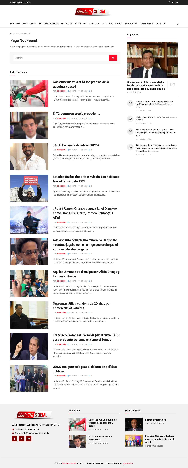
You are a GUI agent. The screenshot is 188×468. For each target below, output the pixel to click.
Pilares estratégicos (155, 419)
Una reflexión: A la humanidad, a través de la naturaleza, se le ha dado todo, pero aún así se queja (146, 85)
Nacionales (29, 24)
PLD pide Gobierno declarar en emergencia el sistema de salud (160, 439)
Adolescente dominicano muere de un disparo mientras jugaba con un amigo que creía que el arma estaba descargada (85, 244)
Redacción (61, 91)
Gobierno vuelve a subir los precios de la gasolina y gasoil (102, 422)
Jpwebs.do (128, 463)
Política (107, 24)
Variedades (147, 24)
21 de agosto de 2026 (78, 91)
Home (12, 34)
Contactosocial (69, 463)
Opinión (160, 24)
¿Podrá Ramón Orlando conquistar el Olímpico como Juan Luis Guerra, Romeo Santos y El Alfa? (85, 213)
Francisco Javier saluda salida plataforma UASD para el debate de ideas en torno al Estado (154, 104)
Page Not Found (23, 34)
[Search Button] (113, 58)
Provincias (131, 24)
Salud (118, 24)
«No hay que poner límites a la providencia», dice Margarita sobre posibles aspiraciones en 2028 (156, 132)
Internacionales (48, 24)
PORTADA (15, 24)
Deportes (66, 24)
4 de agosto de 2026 (155, 424)
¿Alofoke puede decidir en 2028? (76, 145)
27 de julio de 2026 (154, 446)
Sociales (94, 24)
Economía (80, 24)
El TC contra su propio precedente (76, 113)
